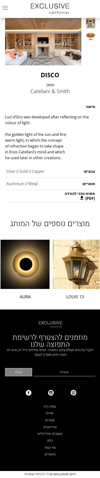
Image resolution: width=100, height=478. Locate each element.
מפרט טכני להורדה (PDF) (80, 196)
